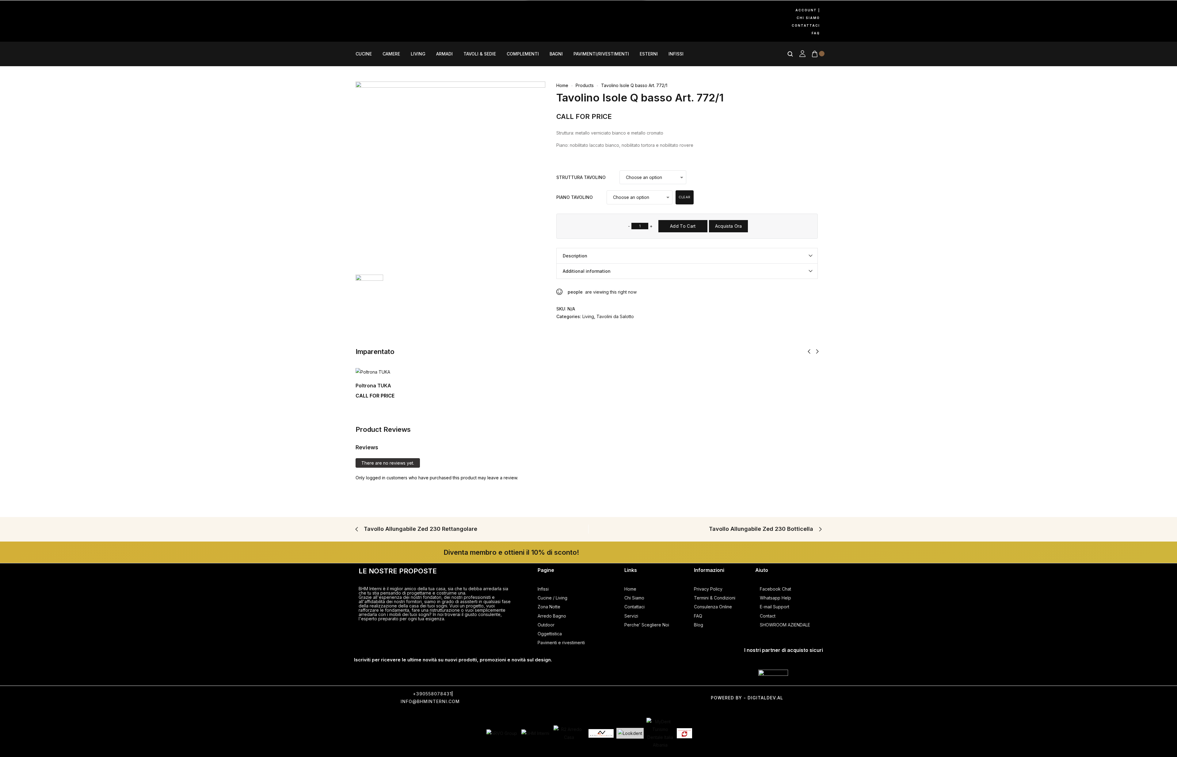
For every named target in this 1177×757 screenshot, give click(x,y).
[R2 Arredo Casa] (569, 733)
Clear (685, 197)
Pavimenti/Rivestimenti (601, 54)
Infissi (676, 54)
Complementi (523, 54)
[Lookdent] (630, 733)
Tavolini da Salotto (615, 316)
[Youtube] (413, 11)
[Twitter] (562, 696)
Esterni (649, 54)
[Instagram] (387, 11)
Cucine (364, 54)
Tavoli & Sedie (479, 54)
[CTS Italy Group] (684, 733)
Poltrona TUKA (373, 385)
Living (418, 54)
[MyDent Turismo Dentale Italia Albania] (660, 733)
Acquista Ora (728, 226)
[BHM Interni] (535, 733)
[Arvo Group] (502, 733)
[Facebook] (361, 11)
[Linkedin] (361, 28)
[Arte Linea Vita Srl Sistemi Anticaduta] (601, 733)
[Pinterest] (439, 11)
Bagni (556, 54)
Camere (391, 54)
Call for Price (584, 116)
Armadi (444, 54)
